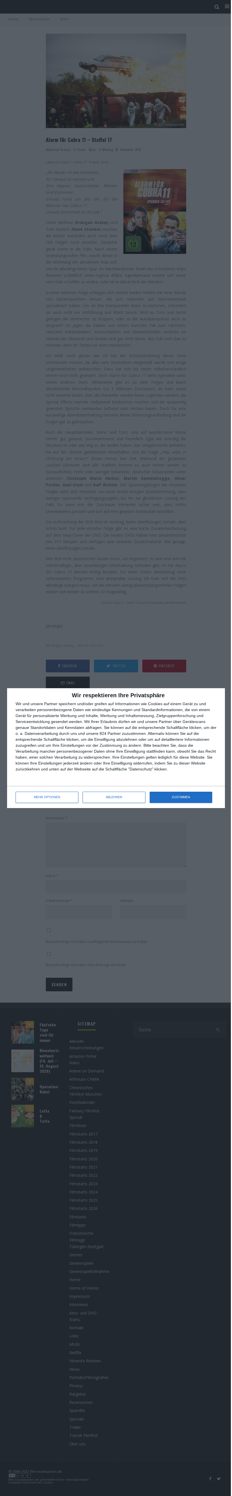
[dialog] (116, 748)
